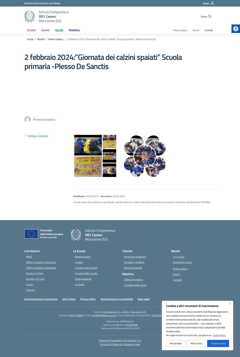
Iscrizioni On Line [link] (35, 279)
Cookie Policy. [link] (219, 335)
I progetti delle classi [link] (135, 285)
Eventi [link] (196, 30)
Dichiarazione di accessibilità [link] (117, 299)
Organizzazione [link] (83, 279)
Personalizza (176, 343)
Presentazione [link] (82, 257)
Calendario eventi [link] (182, 262)
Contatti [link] (209, 30)
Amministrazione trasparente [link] (40, 299)
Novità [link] (59, 30)
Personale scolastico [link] (135, 257)
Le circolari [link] (178, 257)
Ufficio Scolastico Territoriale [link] (41, 268)
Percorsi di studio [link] (133, 268)
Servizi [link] (45, 30)
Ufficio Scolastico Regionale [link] (41, 262)
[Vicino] (230, 303)
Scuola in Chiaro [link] (34, 273)
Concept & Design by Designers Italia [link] (120, 344)
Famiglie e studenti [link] (134, 262)
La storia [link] (79, 284)
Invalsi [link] (29, 284)
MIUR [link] (29, 257)
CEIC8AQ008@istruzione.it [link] (104, 315)
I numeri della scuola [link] (86, 268)
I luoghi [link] (79, 262)
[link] (236, 28)
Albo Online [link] (68, 299)
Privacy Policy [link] (88, 299)
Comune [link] (30, 290)
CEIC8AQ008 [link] (131, 324)
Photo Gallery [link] (180, 30)
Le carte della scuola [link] (86, 273)
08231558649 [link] (77, 315)
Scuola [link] (31, 30)
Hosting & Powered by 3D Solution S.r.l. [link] (120, 340)
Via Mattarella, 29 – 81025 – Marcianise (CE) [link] (124, 312)
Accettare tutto (218, 343)
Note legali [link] (144, 299)
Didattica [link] (74, 30)
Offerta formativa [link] (133, 279)
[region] (197, 325)
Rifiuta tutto (196, 343)
